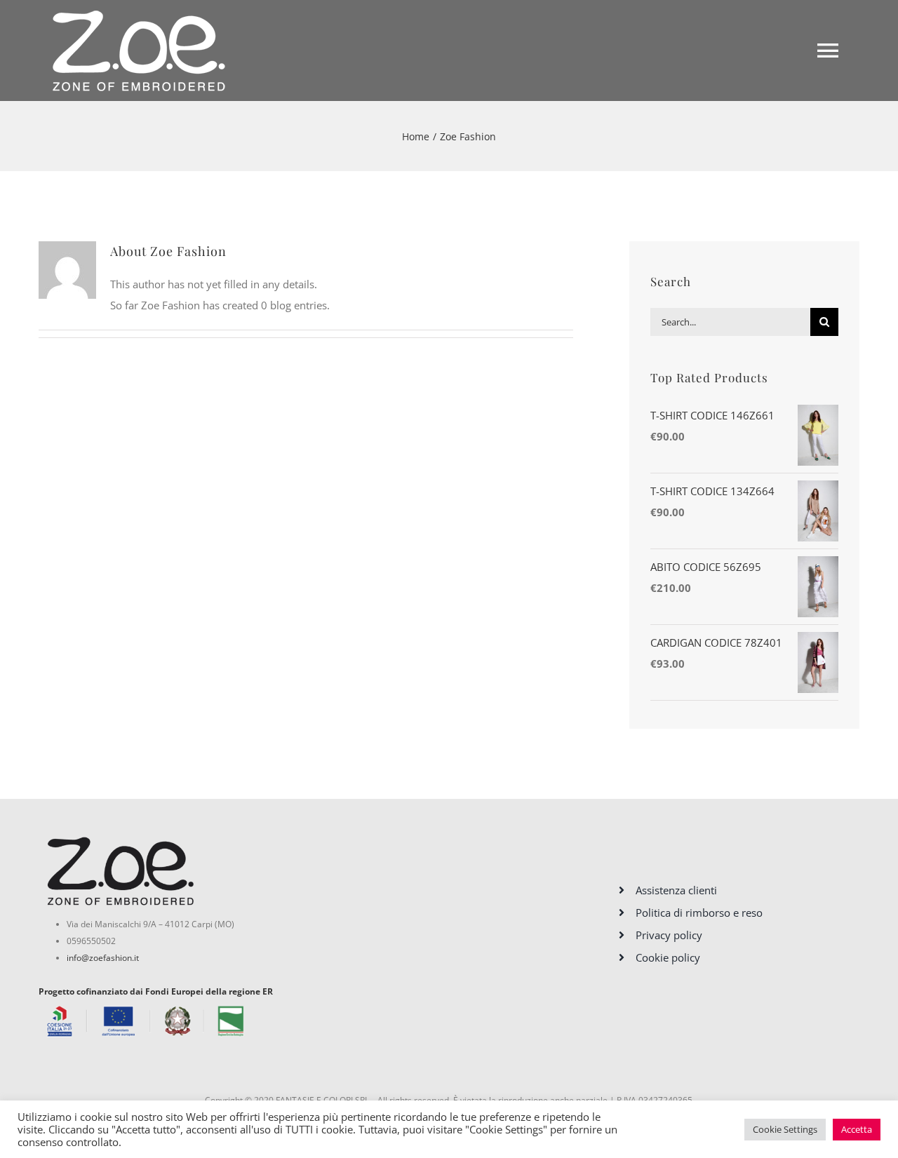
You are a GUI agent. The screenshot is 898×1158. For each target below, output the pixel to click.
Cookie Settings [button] (785, 1129)
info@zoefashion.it (103, 958)
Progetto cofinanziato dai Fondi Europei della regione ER (156, 991)
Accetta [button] (856, 1129)
